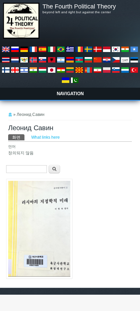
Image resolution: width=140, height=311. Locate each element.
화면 (18, 137)
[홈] (21, 37)
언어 (12, 146)
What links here (45, 137)
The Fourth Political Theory (79, 6)
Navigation (70, 93)
